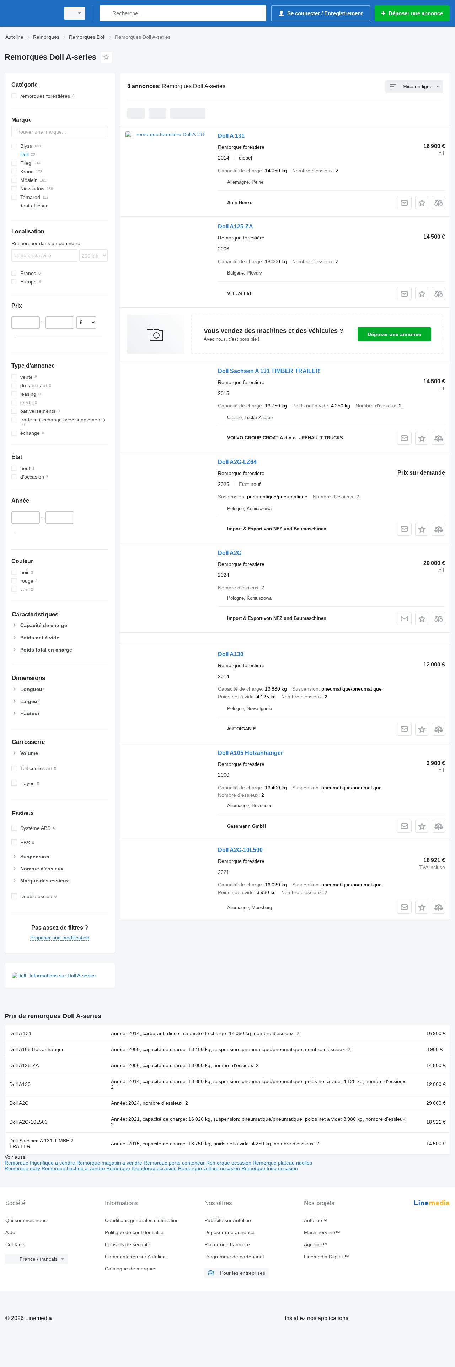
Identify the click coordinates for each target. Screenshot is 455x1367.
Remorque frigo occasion (269, 1168)
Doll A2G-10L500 (240, 850)
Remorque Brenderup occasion (142, 1168)
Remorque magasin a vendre (110, 1163)
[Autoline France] (30, 13)
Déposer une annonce (394, 334)
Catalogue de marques (130, 1268)
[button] (421, 202)
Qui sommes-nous (26, 1220)
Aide (10, 1232)
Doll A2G (229, 553)
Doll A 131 (231, 136)
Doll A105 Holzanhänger (250, 753)
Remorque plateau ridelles (282, 1163)
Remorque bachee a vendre (74, 1168)
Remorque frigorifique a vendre (40, 1163)
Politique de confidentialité (134, 1232)
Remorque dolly (23, 1168)
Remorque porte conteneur (175, 1163)
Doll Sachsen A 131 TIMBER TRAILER (269, 371)
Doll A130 (230, 654)
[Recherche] (106, 13)
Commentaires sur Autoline (135, 1256)
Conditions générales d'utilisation (142, 1220)
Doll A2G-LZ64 (237, 462)
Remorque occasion (229, 1163)
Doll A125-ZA (235, 226)
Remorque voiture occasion (209, 1168)
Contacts (15, 1244)
